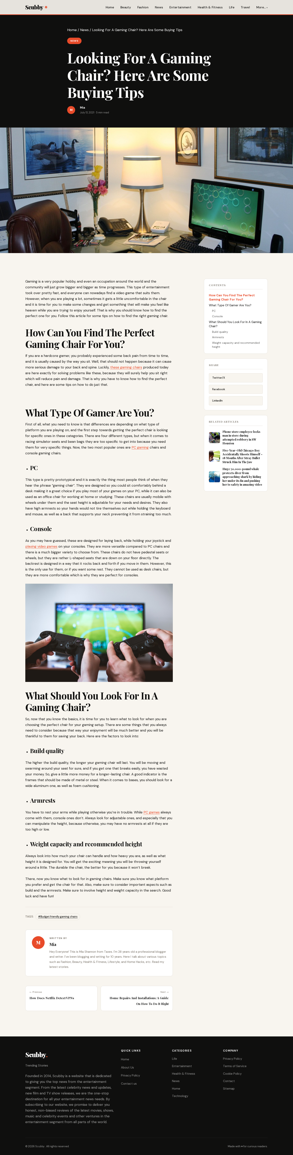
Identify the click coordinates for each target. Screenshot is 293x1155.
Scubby (34, 7)
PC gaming (140, 447)
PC (214, 311)
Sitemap (229, 1089)
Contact (229, 1081)
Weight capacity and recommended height (236, 345)
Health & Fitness (210, 7)
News (159, 7)
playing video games (41, 546)
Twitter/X (218, 377)
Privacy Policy (130, 1075)
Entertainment (180, 7)
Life (231, 7)
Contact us (129, 1084)
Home (110, 7)
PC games (152, 812)
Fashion (142, 7)
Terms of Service (235, 1066)
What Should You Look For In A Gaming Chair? (235, 324)
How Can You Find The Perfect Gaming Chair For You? (232, 297)
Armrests (218, 337)
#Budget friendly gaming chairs (58, 916)
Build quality (220, 332)
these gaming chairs (126, 367)
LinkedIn (217, 400)
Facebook (218, 389)
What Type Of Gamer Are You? (230, 305)
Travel (245, 7)
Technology (180, 1096)
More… (261, 7)
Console (217, 316)
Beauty (125, 7)
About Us (127, 1068)
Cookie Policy (232, 1074)
